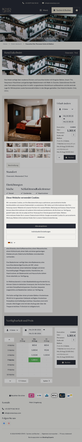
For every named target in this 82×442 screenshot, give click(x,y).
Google (47, 215)
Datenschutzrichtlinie (37, 215)
